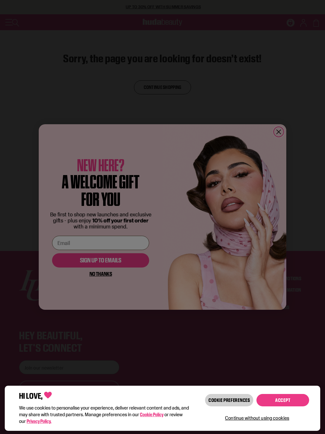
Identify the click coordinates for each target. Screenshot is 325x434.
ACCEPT (282, 400)
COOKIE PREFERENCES (229, 400)
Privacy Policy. (39, 421)
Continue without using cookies (257, 418)
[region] (162, 408)
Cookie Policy (151, 414)
